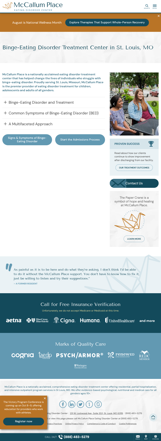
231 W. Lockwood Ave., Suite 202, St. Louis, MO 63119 (96, 413)
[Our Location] (146, 437)
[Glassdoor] (98, 404)
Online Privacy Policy (74, 423)
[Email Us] (138, 437)
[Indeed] (89, 404)
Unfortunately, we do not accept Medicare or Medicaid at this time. (80, 310)
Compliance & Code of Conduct (101, 423)
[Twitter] (80, 404)
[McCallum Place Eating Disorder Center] (49, 6)
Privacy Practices (54, 423)
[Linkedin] (72, 404)
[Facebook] (63, 404)
